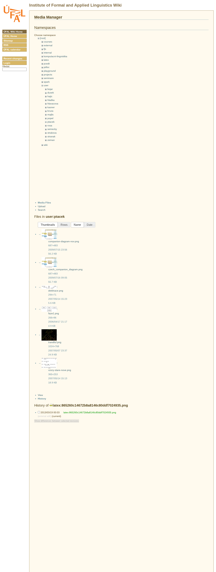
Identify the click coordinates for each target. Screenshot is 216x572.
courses (48, 41)
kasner (51, 107)
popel (50, 118)
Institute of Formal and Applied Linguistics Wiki (75, 5)
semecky (52, 129)
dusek (50, 92)
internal (48, 52)
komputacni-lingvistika (55, 56)
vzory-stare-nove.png (59, 370)
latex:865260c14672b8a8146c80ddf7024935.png (90, 405)
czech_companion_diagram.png (65, 269)
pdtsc (46, 67)
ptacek (51, 121)
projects (48, 74)
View (40, 395)
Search (41, 209)
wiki (46, 145)
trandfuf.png (54, 342)
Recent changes (13, 58)
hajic (49, 96)
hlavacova (52, 103)
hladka (51, 100)
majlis (50, 114)
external (48, 45)
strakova (52, 132)
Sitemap (8, 40)
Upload (41, 206)
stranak (51, 136)
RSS (6, 45)
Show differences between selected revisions (57, 421)
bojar (50, 89)
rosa (49, 125)
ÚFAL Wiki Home (13, 31)
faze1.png (53, 313)
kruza (50, 110)
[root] (43, 38)
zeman (51, 140)
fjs (45, 49)
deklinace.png (55, 290)
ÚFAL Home (10, 36)
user (46, 85)
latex (46, 60)
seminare (49, 78)
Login (7, 63)
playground (50, 70)
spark (47, 81)
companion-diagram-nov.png (63, 241)
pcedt (47, 63)
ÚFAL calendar (12, 49)
